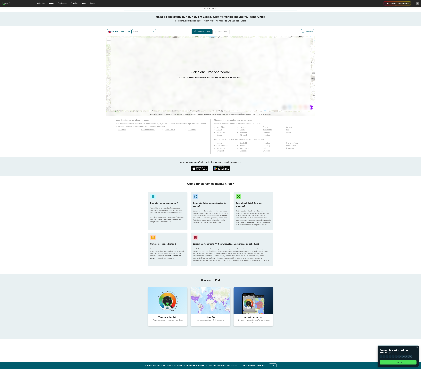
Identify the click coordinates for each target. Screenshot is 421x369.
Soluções (74, 3)
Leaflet (152, 114)
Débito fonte (222, 32)
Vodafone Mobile (148, 130)
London (219, 130)
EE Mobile (122, 130)
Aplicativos (41, 3)
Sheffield (243, 132)
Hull (287, 130)
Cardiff (289, 132)
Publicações (62, 3)
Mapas (51, 3)
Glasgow (220, 135)
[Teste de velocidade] (167, 300)
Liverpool (243, 127)
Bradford (266, 151)
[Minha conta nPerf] (416, 3)
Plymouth (290, 148)
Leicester (266, 132)
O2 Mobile (192, 130)
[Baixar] (199, 168)
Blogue (92, 3)
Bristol (265, 127)
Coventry (289, 127)
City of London (222, 127)
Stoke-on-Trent (292, 143)
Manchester (267, 130)
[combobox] (119, 31)
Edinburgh (243, 135)
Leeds (242, 130)
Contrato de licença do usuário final (251, 365)
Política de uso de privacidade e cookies (197, 365)
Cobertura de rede (203, 32)
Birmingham (221, 132)
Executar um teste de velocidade (397, 3)
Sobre (84, 3)
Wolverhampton (292, 146)
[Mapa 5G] (210, 300)
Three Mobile (170, 130)
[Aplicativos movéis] (253, 300)
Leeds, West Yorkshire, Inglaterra (152, 126)
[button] (109, 39)
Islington (266, 135)
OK (273, 365)
